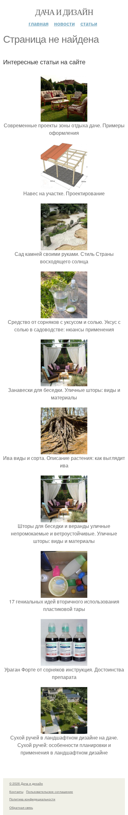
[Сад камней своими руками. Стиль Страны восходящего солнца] (64, 246)
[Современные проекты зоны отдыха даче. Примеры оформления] (64, 117)
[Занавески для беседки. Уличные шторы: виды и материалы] (64, 382)
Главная (38, 23)
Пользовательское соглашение (49, 791)
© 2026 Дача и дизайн (26, 783)
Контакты (16, 791)
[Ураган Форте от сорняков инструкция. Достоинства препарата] (64, 662)
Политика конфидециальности (32, 799)
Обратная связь (21, 807)
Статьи (88, 23)
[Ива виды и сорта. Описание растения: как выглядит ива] (64, 450)
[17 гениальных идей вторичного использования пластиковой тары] (64, 594)
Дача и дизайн (64, 12)
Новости (64, 23)
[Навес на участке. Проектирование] (64, 185)
